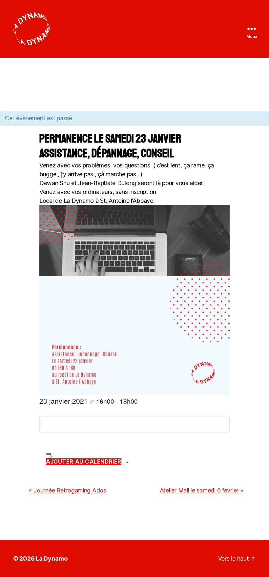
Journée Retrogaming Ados (67, 490)
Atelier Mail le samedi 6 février (201, 490)
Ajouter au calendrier (83, 461)
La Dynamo (52, 558)
